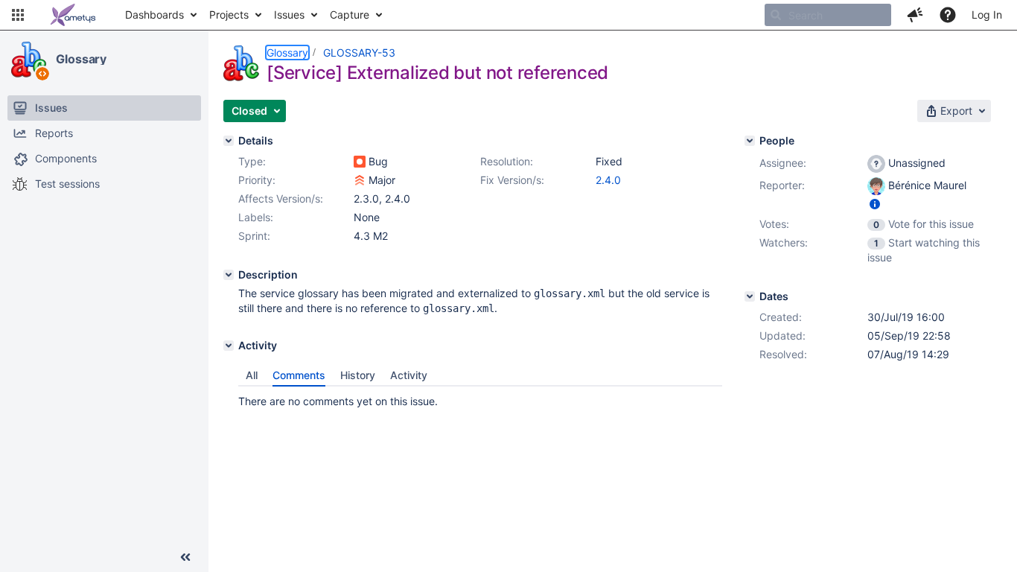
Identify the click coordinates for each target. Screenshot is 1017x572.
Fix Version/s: (512, 180)
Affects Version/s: (280, 198)
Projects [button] (229, 14)
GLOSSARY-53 (359, 52)
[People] (750, 141)
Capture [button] (349, 14)
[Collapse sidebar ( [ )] (185, 557)
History (357, 375)
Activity (408, 375)
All (252, 375)
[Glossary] (29, 59)
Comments (298, 375)
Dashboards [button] (154, 14)
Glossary (81, 59)
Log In (987, 14)
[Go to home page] (73, 15)
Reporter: (782, 185)
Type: (252, 161)
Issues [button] (289, 14)
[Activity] (228, 345)
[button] (17, 15)
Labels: (255, 217)
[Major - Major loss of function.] (360, 180)
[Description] (228, 275)
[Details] (228, 141)
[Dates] (750, 296)
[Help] (947, 15)
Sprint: (254, 235)
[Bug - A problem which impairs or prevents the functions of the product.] (360, 162)
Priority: (256, 180)
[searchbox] (828, 15)
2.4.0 (608, 180)
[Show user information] (875, 203)
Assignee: (782, 162)
